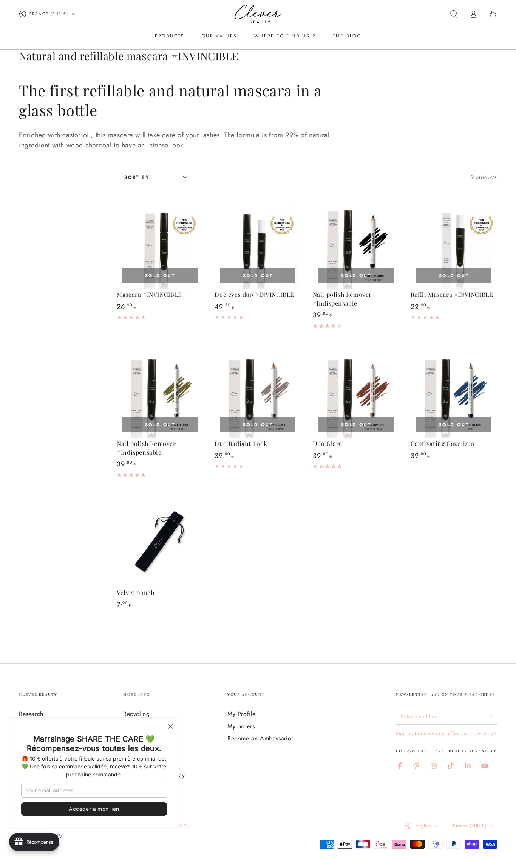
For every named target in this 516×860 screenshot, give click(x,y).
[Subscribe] (492, 716)
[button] (453, 14)
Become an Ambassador (260, 738)
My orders (241, 726)
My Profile (241, 713)
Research (31, 713)
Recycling (136, 713)
